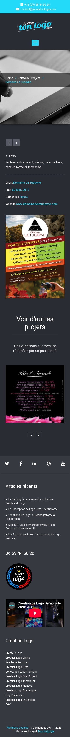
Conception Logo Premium (21, 671)
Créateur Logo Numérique (21, 690)
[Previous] (9, 142)
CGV (8, 704)
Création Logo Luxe (17, 667)
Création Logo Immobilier (20, 681)
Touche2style (46, 731)
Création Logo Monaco (19, 685)
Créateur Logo (14, 652)
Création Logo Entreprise (20, 699)
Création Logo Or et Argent (21, 676)
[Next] (16, 142)
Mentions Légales (18, 727)
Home (9, 78)
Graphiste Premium (17, 662)
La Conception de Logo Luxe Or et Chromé (33, 509)
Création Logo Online (18, 657)
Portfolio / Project (29, 78)
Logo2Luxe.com (15, 695)
